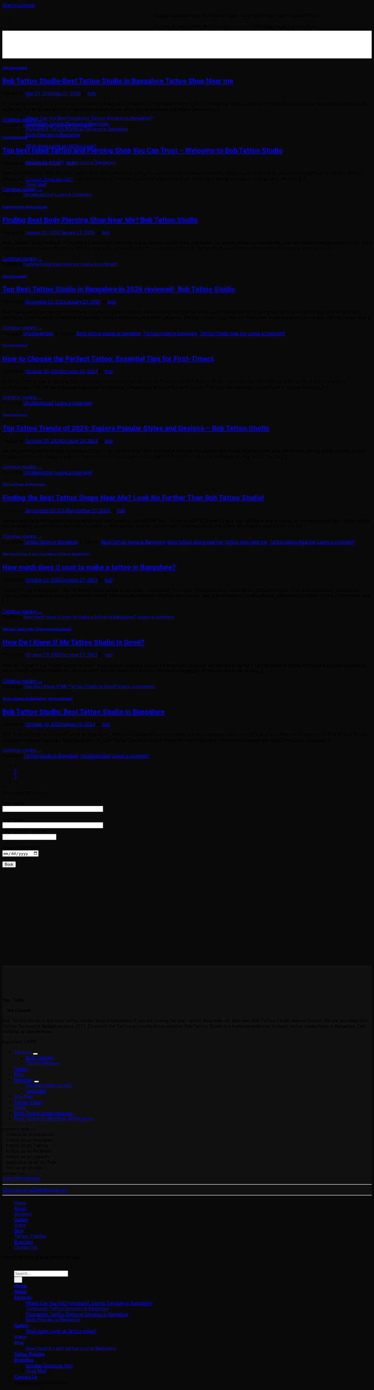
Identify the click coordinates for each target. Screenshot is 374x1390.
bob (92, 93)
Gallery (21, 140)
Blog (18, 157)
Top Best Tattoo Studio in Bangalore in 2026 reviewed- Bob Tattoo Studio (118, 289)
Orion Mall (36, 185)
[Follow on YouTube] (33, 201)
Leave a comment (73, 125)
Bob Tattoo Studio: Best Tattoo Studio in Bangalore (83, 712)
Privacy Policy (28, 1102)
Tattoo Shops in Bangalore (24, 484)
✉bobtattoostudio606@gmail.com (34, 1190)
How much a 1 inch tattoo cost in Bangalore (71, 1348)
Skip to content (18, 5)
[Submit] (18, 1280)
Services (23, 112)
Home (20, 1107)
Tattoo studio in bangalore (170, 333)
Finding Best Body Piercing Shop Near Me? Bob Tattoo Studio (100, 220)
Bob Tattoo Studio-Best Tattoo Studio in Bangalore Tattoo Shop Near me (117, 81)
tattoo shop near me (246, 542)
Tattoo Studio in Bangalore (24, 698)
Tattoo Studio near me (223, 333)
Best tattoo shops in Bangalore (133, 542)
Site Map (23, 1096)
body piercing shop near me (24, 207)
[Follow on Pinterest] (26, 201)
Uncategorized (14, 68)
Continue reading (22, 119)
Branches (23, 1080)
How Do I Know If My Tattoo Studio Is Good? (37, 629)
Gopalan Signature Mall (49, 1085)
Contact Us (25, 1247)
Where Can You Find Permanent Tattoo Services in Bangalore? (89, 118)
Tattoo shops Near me (292, 542)
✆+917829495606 (21, 1179)
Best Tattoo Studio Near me (43, 1113)
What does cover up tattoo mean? (61, 146)
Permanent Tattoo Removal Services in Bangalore (77, 129)
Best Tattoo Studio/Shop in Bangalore (53, 1119)
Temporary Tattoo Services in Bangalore (67, 1308)
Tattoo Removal (42, 1063)
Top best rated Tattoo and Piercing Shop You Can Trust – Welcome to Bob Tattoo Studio (142, 150)
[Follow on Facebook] (16, 201)
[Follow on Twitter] (23, 201)
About (20, 1208)
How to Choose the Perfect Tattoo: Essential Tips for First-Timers (108, 359)
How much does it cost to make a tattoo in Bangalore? (46, 554)
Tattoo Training (29, 168)
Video (20, 1225)
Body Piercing (40, 1058)
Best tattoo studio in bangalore (109, 333)
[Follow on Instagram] (19, 201)
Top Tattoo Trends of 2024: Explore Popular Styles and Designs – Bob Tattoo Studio (135, 428)
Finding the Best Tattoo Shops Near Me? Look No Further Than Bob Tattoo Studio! (133, 498)
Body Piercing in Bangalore (53, 135)
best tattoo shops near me (195, 542)
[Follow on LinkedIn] (30, 201)
